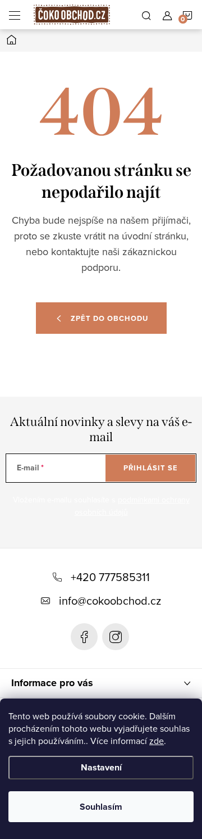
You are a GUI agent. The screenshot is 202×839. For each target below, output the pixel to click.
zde (156, 740)
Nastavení (101, 767)
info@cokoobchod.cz (110, 600)
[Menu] (14, 14)
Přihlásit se (150, 467)
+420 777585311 (110, 577)
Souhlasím (101, 806)
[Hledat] (146, 14)
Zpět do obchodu (109, 318)
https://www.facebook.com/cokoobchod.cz (84, 636)
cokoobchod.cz (115, 636)
